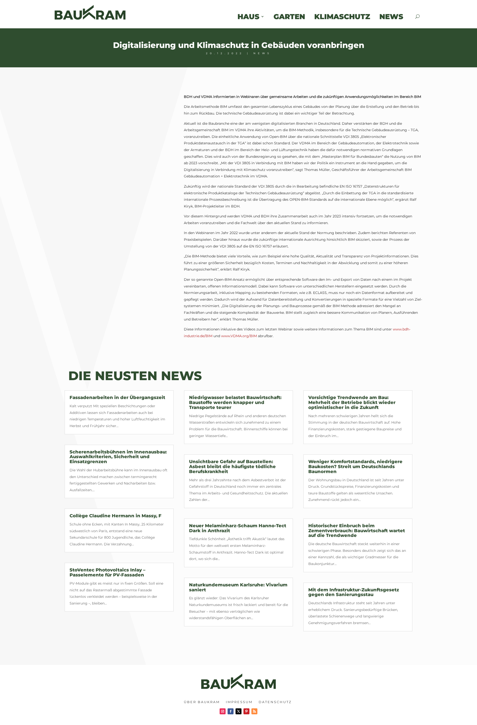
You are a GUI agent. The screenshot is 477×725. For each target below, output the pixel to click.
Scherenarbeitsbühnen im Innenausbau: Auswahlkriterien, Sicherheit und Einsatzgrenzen (118, 457)
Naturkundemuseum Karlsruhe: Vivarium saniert (238, 587)
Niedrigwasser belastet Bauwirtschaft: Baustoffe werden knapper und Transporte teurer (235, 402)
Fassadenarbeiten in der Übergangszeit (117, 397)
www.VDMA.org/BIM (239, 336)
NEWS (262, 53)
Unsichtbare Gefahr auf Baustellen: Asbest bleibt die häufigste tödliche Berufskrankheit (232, 466)
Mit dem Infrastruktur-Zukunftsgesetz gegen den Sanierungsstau (353, 592)
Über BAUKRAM (202, 702)
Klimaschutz (342, 16)
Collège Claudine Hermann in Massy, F (115, 516)
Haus (248, 16)
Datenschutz (275, 702)
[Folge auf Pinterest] (246, 711)
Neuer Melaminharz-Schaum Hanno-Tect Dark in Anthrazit (237, 528)
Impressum (239, 702)
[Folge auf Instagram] (223, 711)
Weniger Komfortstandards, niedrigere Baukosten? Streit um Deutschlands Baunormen (355, 466)
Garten (289, 16)
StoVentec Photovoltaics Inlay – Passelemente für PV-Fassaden (107, 572)
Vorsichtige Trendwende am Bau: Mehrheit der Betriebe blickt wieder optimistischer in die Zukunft (352, 402)
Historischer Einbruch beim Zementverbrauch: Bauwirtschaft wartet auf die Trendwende (356, 530)
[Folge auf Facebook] (231, 711)
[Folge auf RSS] (254, 711)
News (396, 16)
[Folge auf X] (238, 711)
